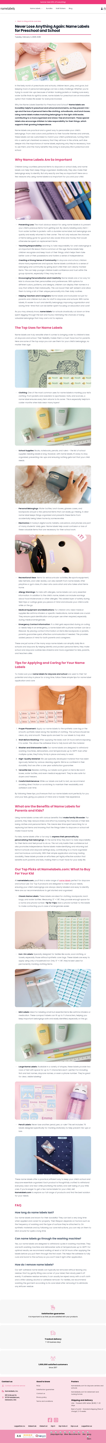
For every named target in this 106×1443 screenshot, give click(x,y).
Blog (70, 8)
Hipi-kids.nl (63, 1426)
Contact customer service (15, 1386)
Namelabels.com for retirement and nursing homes (85, 1393)
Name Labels (35, 8)
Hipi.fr (53, 1426)
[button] (30, 1435)
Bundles (49, 8)
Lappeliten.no (19, 1426)
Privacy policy (41, 1397)
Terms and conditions (44, 1401)
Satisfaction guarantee (45, 1389)
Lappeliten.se (86, 1426)
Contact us (40, 1393)
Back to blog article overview (29, 21)
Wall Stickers (61, 8)
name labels (64, 880)
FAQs (38, 1386)
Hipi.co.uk (74, 1426)
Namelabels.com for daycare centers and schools (87, 1387)
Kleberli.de (32, 1426)
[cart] (105, 8)
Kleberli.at (44, 1426)
